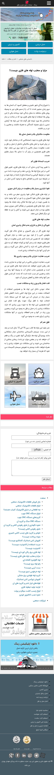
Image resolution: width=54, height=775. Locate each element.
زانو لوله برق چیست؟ (32, 563)
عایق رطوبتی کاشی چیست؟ (29, 529)
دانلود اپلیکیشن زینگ (41, 682)
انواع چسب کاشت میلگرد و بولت (27, 591)
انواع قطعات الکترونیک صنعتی (28, 505)
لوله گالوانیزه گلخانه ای (31, 560)
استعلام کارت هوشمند (41, 714)
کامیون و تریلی (14, 44)
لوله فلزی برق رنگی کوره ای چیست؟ (26, 552)
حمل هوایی (13, 51)
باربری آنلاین (43, 689)
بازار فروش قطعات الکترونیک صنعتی (25, 502)
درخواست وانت (40, 51)
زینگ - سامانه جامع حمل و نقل (27, 5)
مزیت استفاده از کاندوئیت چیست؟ (26, 544)
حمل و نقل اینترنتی (41, 693)
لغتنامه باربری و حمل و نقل (39, 726)
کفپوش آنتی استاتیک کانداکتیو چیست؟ (24, 540)
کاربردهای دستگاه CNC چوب (28, 517)
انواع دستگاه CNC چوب (30, 513)
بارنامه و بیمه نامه (42, 697)
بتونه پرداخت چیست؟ (31, 536)
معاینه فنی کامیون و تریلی (39, 722)
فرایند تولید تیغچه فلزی (30, 587)
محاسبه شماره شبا (42, 710)
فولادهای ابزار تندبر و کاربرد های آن (26, 583)
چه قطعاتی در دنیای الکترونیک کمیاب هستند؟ (22, 509)
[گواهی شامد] (16, 739)
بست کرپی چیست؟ (32, 567)
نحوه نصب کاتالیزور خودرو (29, 594)
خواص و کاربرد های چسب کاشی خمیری (24, 533)
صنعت (43, 498)
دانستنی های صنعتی (25, 59)
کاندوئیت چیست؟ (33, 548)
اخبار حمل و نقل (42, 701)
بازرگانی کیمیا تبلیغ (42, 730)
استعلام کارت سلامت (41, 718)
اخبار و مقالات (11, 59)
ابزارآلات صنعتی (39, 600)
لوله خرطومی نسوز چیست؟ (29, 571)
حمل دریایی (40, 44)
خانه (3, 59)
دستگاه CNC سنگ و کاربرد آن (28, 521)
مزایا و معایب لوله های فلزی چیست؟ (28, 70)
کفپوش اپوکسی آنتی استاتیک (28, 579)
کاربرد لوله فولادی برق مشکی (29, 575)
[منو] (49, 3)
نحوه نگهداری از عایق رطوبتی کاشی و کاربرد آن (22, 525)
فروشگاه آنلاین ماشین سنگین (38, 685)
